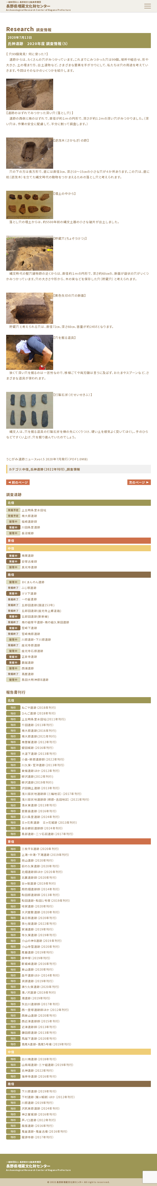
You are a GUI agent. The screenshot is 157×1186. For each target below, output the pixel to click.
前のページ (18, 482)
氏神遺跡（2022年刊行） (48, 469)
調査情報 (73, 469)
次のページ (139, 482)
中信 (25, 469)
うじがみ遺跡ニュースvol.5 (25, 459)
